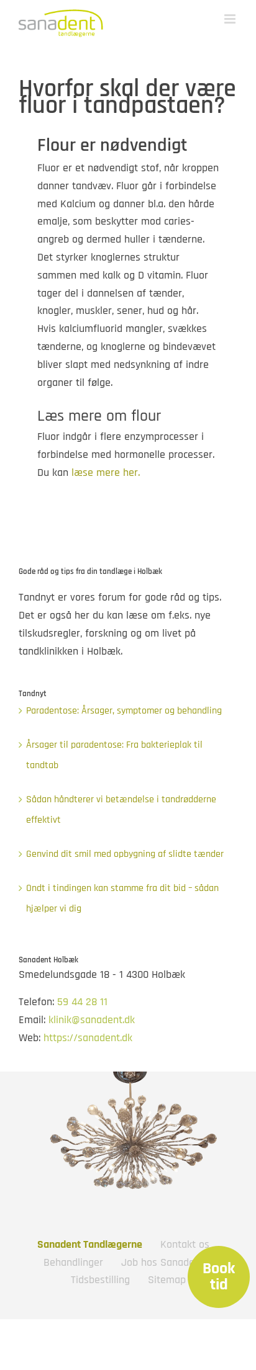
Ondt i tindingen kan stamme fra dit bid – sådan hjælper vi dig (122, 899)
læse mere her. (105, 472)
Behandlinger (73, 1262)
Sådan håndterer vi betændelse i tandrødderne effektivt (121, 810)
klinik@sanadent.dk (91, 1020)
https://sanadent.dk (87, 1038)
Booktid (219, 1277)
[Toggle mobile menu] (230, 18)
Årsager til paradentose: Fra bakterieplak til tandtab (114, 755)
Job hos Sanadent (162, 1262)
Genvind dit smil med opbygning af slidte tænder (125, 854)
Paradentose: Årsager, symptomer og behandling (124, 710)
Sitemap (167, 1280)
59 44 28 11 (82, 1002)
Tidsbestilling (100, 1280)
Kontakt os (184, 1244)
